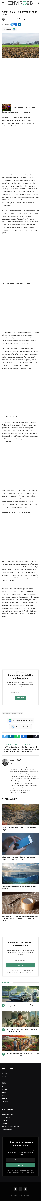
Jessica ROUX (10, 19)
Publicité (4, 1120)
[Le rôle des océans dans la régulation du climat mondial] (20, 873)
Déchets (4, 1083)
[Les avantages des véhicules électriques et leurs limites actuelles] (20, 994)
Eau (3, 1086)
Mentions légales (7, 1129)
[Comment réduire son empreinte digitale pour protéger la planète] (20, 1019)
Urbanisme (5, 1101)
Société (4, 1098)
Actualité (4, 1077)
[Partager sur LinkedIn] (19, 24)
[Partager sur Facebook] (15, 24)
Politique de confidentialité (10, 1126)
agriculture (6, 713)
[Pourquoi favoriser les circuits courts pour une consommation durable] (20, 1043)
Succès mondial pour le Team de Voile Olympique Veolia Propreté (30, 749)
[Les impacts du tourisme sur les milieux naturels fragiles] (20, 814)
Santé (4, 1095)
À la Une (4, 1074)
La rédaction (6, 1117)
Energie (4, 1089)
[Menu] (3, 3)
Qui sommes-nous (7, 1114)
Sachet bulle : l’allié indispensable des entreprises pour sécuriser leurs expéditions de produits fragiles (20, 918)
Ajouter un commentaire (20, 928)
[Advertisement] (20, 82)
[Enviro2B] (20, 3)
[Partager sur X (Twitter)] (12, 24)
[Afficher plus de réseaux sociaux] (23, 24)
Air (3, 1080)
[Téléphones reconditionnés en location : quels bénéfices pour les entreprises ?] (20, 844)
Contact (4, 1123)
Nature (4, 1092)
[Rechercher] (38, 3)
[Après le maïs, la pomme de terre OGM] (20, 45)
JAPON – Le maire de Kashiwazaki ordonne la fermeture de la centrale (11, 749)
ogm (20, 713)
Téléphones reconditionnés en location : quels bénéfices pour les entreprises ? (18, 858)
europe (14, 713)
